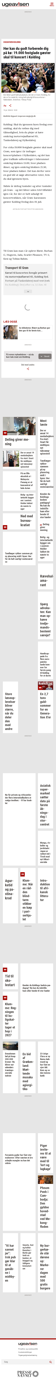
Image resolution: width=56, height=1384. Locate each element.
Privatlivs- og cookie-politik (28, 1349)
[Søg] (50, 1361)
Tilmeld (46, 356)
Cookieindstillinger (25, 1352)
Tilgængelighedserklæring (27, 1355)
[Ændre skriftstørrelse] (4, 105)
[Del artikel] (10, 105)
